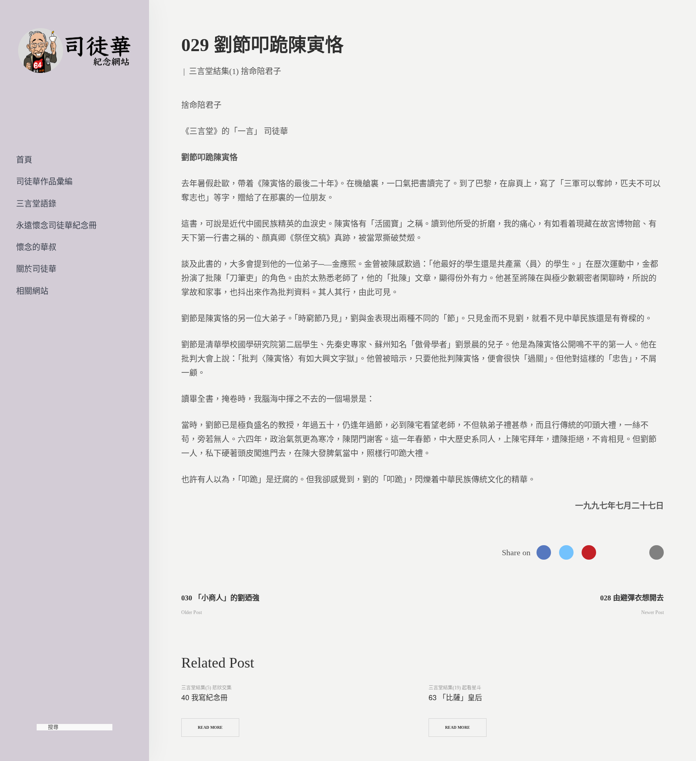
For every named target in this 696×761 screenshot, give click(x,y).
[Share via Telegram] (634, 552)
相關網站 (32, 291)
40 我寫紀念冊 (204, 697)
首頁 (24, 159)
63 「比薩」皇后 (455, 697)
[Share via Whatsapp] (611, 552)
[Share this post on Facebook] (543, 552)
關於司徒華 (36, 269)
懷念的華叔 (36, 247)
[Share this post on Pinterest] (589, 552)
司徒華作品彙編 (44, 181)
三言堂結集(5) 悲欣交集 (206, 688)
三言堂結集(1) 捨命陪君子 (235, 71)
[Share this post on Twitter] (566, 552)
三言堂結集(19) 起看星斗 (455, 688)
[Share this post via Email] (656, 552)
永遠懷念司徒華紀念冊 (56, 225)
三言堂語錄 (36, 203)
